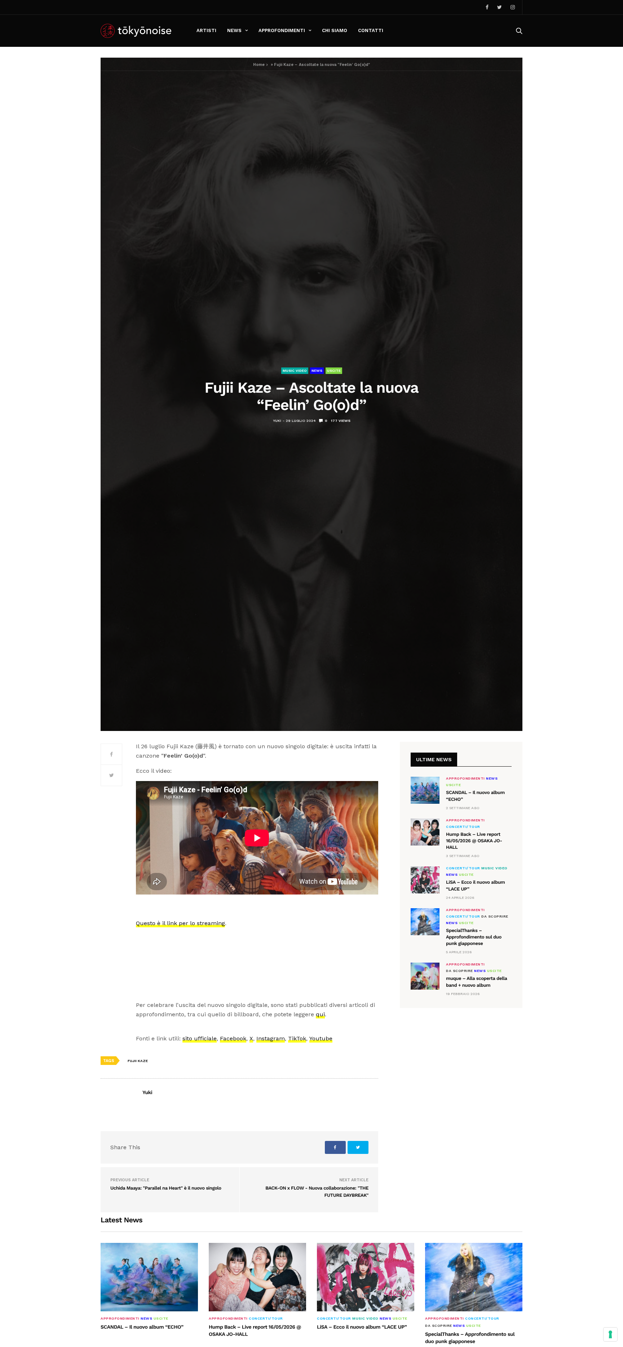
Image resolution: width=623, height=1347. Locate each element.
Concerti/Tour (463, 827)
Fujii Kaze (138, 1061)
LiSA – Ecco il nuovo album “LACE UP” (362, 1327)
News (234, 30)
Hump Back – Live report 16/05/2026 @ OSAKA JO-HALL (474, 841)
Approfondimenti (282, 30)
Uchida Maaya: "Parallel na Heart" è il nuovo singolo (165, 1188)
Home (259, 64)
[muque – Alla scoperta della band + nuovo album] (425, 976)
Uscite (334, 371)
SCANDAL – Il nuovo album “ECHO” (142, 1327)
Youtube (320, 1038)
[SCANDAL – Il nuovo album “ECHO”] (425, 790)
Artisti (206, 30)
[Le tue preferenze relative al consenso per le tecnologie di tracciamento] (610, 1334)
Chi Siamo (334, 30)
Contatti (370, 30)
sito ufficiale (199, 1038)
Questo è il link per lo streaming (180, 923)
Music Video (295, 371)
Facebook (233, 1038)
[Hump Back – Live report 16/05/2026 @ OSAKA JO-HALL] (425, 832)
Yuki (277, 421)
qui (320, 1014)
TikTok (297, 1038)
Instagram (270, 1038)
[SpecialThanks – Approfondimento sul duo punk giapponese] (425, 921)
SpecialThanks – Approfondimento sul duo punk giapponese (474, 937)
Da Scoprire (494, 916)
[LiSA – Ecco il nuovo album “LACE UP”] (425, 879)
